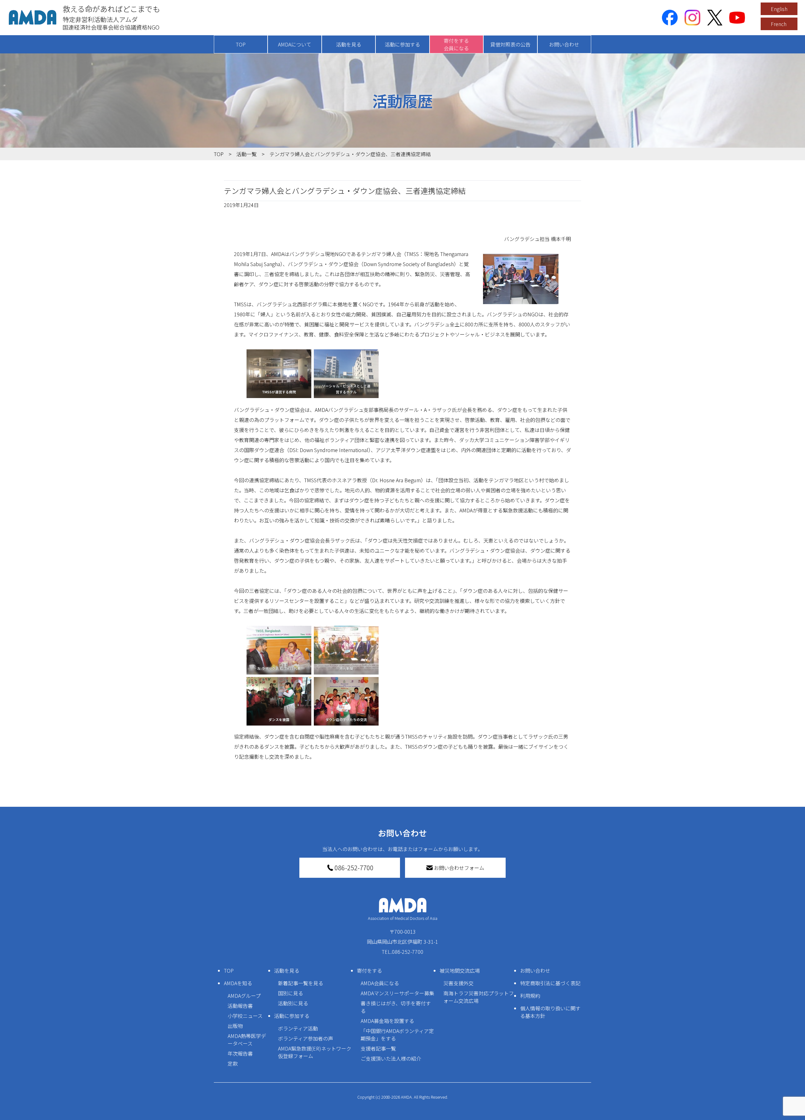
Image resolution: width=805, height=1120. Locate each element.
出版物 (235, 1026)
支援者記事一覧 (378, 1048)
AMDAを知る (238, 983)
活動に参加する (402, 44)
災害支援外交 (458, 983)
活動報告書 (240, 1005)
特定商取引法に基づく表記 (550, 983)
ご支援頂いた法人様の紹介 (391, 1058)
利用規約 (530, 995)
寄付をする (369, 970)
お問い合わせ (564, 44)
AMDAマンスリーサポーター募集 (397, 993)
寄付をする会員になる (456, 44)
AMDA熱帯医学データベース (247, 1039)
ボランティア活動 (298, 1028)
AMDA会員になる (380, 983)
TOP (241, 44)
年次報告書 (240, 1053)
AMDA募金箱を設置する (387, 1020)
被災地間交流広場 (460, 970)
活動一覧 (246, 154)
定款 (233, 1063)
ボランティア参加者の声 (305, 1038)
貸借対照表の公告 (510, 44)
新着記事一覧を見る (300, 983)
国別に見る (290, 993)
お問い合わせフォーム (459, 867)
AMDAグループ (244, 995)
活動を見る (348, 44)
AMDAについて (294, 44)
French (778, 24)
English (779, 9)
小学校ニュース (245, 1015)
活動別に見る (293, 1003)
